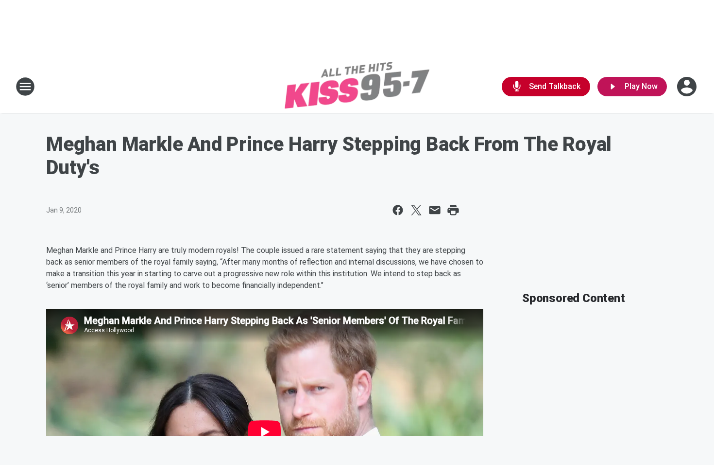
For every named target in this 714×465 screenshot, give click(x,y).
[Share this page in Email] (435, 210)
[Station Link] (357, 86)
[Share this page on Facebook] (398, 210)
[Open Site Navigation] (25, 86)
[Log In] (687, 86)
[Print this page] (453, 210)
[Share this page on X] (416, 210)
